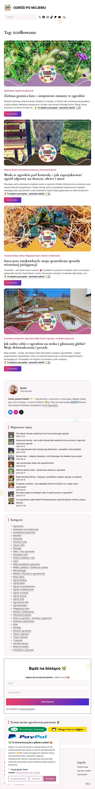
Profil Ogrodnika (50, 405)
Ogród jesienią (20, 580)
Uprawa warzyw (20, 643)
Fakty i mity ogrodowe (23, 551)
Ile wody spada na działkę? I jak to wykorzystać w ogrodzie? (44, 492)
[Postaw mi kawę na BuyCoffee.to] (27, 730)
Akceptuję (50, 779)
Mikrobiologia (19, 570)
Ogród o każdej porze (24, 91)
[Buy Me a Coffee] (67, 730)
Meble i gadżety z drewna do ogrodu (30, 567)
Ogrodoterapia (20, 605)
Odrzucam (36, 779)
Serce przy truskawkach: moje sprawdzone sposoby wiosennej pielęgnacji (42, 263)
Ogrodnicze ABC (32, 338)
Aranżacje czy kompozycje (25, 529)
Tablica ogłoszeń (21, 634)
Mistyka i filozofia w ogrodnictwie (29, 573)
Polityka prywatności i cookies (28, 772)
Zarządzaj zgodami (18, 779)
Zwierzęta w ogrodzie (23, 650)
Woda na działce (11, 170)
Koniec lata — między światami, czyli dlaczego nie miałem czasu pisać (49, 456)
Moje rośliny (19, 256)
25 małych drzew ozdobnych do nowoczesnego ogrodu (42, 433)
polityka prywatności (27, 709)
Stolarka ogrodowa (22, 630)
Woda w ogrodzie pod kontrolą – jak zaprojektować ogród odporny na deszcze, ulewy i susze (43, 177)
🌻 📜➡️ (57, 107)
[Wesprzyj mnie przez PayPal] (27, 737)
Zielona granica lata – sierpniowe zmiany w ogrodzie (44, 96)
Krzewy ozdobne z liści (24, 557)
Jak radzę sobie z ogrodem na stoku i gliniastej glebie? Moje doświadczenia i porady (45, 345)
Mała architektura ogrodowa (26, 564)
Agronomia (18, 526)
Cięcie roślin (19, 545)
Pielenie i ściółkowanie (50, 256)
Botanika (17, 535)
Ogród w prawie (20, 592)
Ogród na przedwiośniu (24, 586)
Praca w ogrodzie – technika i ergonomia (57, 338)
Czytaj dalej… (12, 115)
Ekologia (17, 548)
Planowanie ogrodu (48, 170)
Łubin (15, 561)
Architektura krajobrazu (29, 170)
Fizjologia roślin (20, 554)
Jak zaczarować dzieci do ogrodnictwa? (35, 463)
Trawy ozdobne (20, 637)
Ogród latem (9, 91)
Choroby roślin (20, 542)
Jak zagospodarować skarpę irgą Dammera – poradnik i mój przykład (48, 449)
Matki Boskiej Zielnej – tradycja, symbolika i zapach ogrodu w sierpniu (49, 477)
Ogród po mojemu (29, 8)
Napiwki (81, 762)
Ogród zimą (18, 599)
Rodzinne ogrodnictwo (23, 621)
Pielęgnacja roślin (32, 256)
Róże (15, 624)
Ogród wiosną (19, 596)
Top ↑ (88, 783)
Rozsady (17, 627)
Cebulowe (18, 538)
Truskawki (8, 256)
